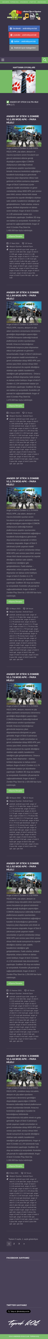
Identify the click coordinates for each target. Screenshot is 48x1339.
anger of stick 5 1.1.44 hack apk (21, 1193)
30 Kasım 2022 (15, 798)
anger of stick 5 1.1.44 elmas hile (25, 1191)
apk (33, 275)
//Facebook (24, 2)
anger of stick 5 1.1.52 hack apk (21, 1011)
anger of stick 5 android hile (26, 447)
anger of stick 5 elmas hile (26, 452)
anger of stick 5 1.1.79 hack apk (21, 629)
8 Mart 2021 (13, 1173)
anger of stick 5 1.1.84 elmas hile (25, 431)
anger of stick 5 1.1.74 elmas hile (25, 816)
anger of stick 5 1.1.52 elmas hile (25, 1008)
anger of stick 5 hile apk (18, 270)
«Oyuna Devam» (15, 236)
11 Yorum (28, 413)
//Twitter (32, 2)
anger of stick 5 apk (20, 266)
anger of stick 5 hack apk (28, 268)
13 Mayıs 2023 (14, 609)
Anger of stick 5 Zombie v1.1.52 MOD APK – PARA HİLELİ (22, 866)
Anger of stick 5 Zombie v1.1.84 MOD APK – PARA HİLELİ (22, 295)
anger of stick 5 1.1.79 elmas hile (25, 626)
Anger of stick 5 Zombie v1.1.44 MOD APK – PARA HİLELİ (22, 1059)
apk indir (20, 463)
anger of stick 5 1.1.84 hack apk (21, 433)
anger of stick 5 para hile (26, 273)
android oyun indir (22, 249)
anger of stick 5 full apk (17, 454)
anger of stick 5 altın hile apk (20, 261)
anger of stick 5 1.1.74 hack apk (21, 818)
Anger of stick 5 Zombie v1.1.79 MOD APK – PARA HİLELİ (22, 481)
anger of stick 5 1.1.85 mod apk (24, 259)
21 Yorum (29, 798)
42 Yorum (30, 990)
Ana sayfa (5, 2)
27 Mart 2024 (14, 243)
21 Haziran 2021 (15, 990)
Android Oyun (28, 246)
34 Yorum (27, 1173)
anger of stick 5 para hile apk (20, 275)
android (12, 249)
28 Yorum (29, 609)
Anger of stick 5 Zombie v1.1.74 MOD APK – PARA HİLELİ (22, 677)
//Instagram (42, 2)
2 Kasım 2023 (14, 413)
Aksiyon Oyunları (15, 246)
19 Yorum (28, 243)
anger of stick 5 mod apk (18, 459)
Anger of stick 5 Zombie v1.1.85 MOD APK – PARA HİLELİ (22, 119)
